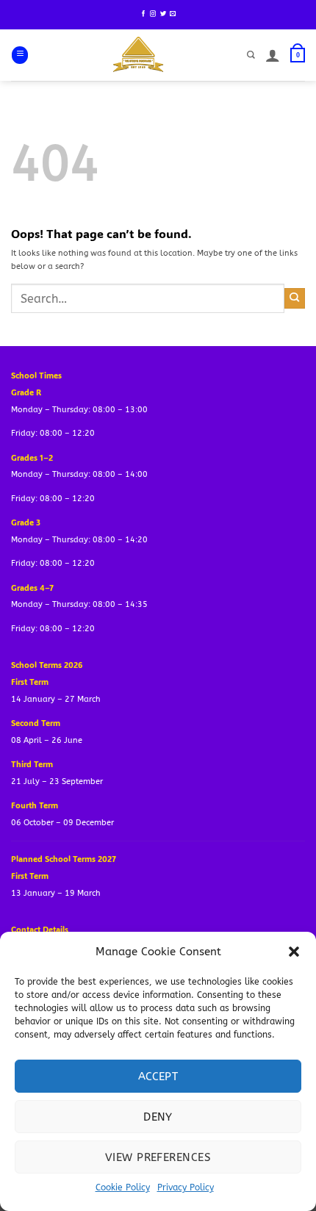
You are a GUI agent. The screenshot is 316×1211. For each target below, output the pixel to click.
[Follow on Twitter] (163, 14)
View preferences (158, 1157)
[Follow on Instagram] (153, 14)
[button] (294, 951)
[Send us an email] (173, 14)
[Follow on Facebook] (143, 14)
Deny (158, 1117)
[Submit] (294, 298)
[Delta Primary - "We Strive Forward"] (138, 55)
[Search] (251, 55)
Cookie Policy (123, 1187)
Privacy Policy (185, 1187)
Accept (158, 1076)
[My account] (272, 55)
